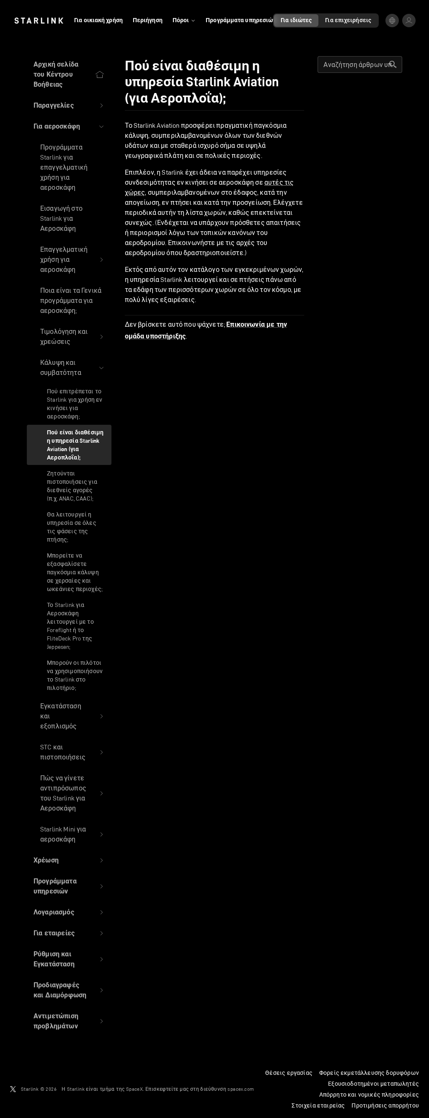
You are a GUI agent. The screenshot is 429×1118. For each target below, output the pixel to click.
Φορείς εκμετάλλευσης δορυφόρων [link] (369, 1072)
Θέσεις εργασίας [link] (289, 1072)
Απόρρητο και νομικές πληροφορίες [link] (369, 1094)
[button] (69, 106)
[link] (38, 20)
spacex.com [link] (240, 1089)
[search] (393, 64)
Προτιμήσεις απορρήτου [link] (385, 1105)
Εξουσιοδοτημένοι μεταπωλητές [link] (373, 1083)
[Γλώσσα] (392, 20)
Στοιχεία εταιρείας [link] (318, 1105)
